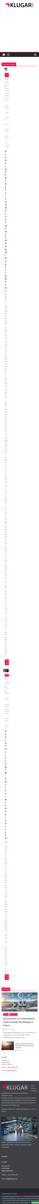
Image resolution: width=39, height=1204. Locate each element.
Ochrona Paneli (7, 130)
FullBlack (7, 96)
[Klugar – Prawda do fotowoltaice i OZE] (4, 54)
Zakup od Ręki (7, 726)
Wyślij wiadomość (7, 1064)
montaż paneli (8, 124)
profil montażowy (8, 144)
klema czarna (8, 100)
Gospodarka (9, 675)
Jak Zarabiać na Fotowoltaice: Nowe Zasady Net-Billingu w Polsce (19, 1022)
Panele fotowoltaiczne (8, 137)
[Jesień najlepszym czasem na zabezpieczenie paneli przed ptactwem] (8, 1047)
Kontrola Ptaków (7, 712)
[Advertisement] (19, 31)
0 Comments (9, 687)
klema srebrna (8, 112)
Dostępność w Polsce (8, 706)
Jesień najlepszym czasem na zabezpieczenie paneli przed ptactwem (24, 1046)
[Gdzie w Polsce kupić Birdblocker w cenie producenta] (6, 670)
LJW (7, 79)
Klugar (7, 709)
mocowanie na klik (8, 118)
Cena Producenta (8, 699)
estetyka (7, 91)
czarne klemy (8, 88)
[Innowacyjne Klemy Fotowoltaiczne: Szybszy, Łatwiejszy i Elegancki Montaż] (6, 69)
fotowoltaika (8, 93)
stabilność (8, 147)
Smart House (13, 1014)
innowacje (7, 98)
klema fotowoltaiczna (8, 106)
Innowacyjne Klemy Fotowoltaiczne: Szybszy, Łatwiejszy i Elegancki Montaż (6, 221)
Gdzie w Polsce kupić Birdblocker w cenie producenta (6, 784)
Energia (6, 1014)
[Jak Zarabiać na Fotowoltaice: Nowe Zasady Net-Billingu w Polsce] (19, 1002)
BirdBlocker (8, 693)
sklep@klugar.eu (11, 1070)
